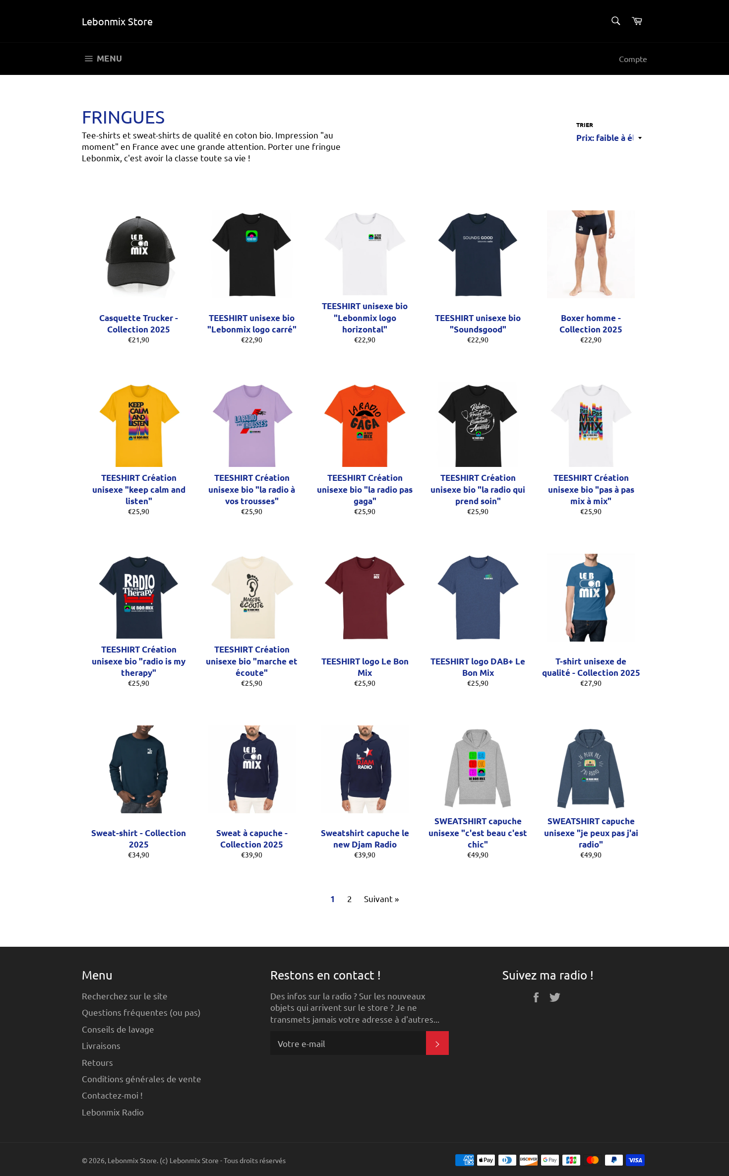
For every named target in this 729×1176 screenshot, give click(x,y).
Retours (97, 1062)
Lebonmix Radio (113, 1112)
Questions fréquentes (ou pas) (141, 1012)
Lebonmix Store (117, 21)
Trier (584, 125)
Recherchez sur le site (125, 995)
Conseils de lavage (118, 1029)
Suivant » (381, 898)
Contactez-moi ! (112, 1095)
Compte (633, 59)
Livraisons (101, 1045)
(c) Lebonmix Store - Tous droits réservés (223, 1160)
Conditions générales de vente (141, 1078)
